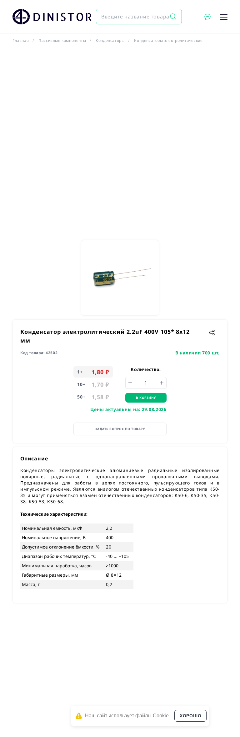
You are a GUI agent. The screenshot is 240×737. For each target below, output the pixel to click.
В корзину (146, 397)
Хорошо (190, 715)
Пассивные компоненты (62, 40)
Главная (20, 40)
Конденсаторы (110, 40)
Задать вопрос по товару (120, 429)
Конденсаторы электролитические (168, 40)
